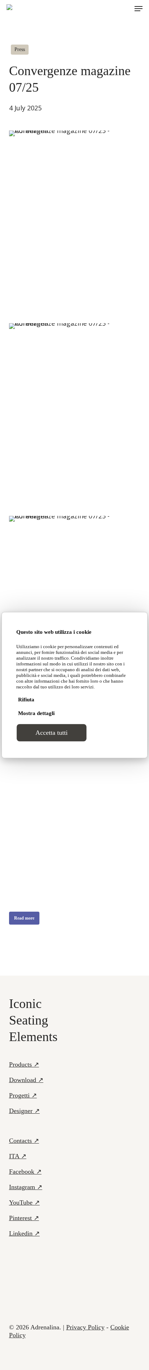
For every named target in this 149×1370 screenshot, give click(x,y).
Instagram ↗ (25, 1187)
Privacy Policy (85, 1327)
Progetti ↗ (23, 1095)
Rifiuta (26, 699)
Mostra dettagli (36, 713)
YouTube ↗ (24, 1202)
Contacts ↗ (24, 1140)
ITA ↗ (17, 1156)
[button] (138, 8)
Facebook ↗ (25, 1171)
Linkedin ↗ (24, 1233)
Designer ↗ (24, 1110)
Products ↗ (24, 1064)
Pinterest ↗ (24, 1218)
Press (19, 49)
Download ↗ (26, 1079)
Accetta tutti (51, 732)
